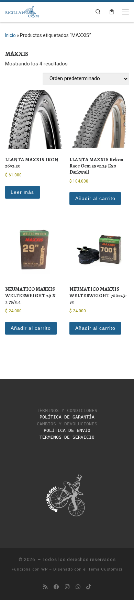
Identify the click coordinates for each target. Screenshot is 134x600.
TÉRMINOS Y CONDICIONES (67, 410)
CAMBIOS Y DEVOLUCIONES (67, 423)
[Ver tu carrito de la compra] (112, 12)
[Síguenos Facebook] (56, 587)
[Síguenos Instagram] (67, 587)
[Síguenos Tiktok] (88, 587)
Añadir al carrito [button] (95, 198)
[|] (22, 11)
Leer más (22, 192)
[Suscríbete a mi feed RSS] (45, 587)
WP (44, 569)
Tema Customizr (105, 569)
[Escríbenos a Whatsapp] (78, 587)
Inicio (10, 35)
